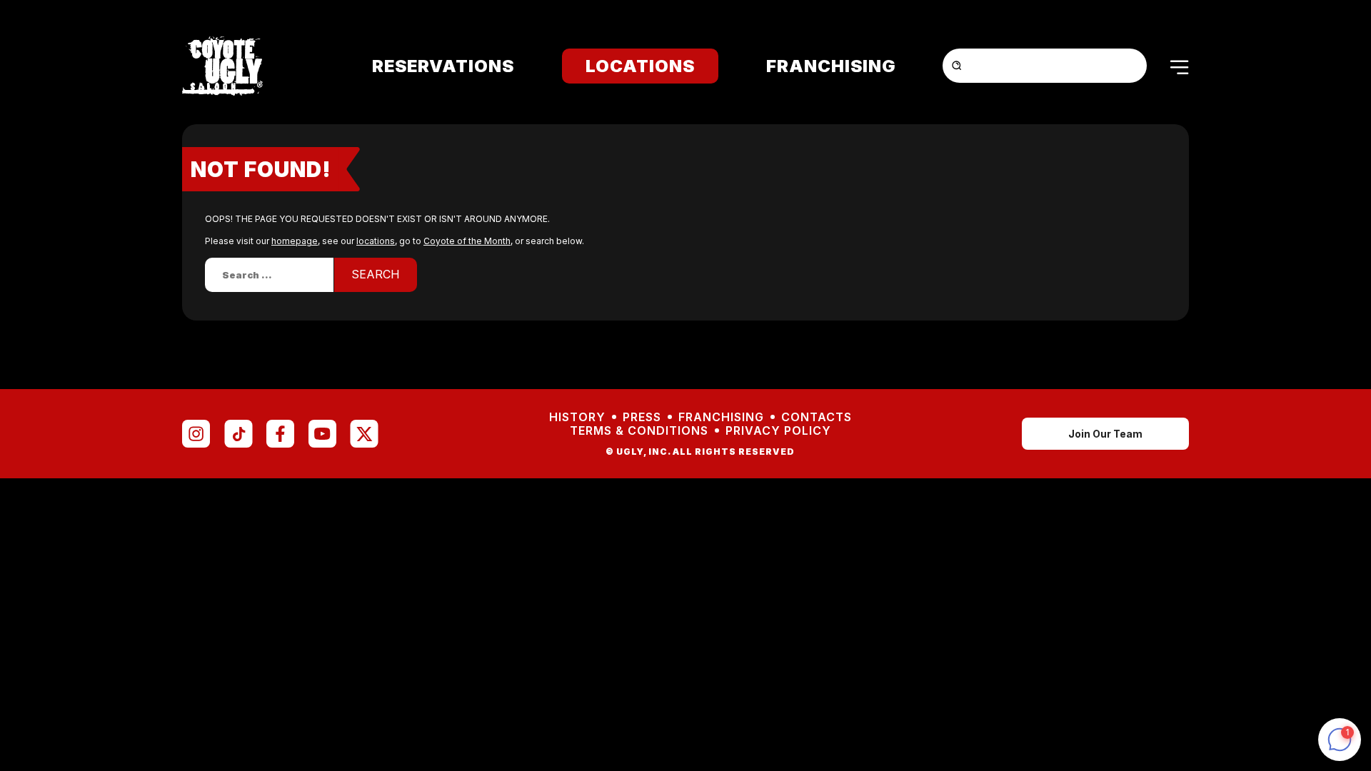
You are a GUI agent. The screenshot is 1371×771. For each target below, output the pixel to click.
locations (375, 241)
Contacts (816, 417)
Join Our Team (1105, 434)
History (577, 417)
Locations (640, 66)
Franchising (831, 66)
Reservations (443, 66)
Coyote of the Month (467, 241)
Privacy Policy (778, 431)
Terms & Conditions (639, 431)
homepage (294, 241)
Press (642, 417)
